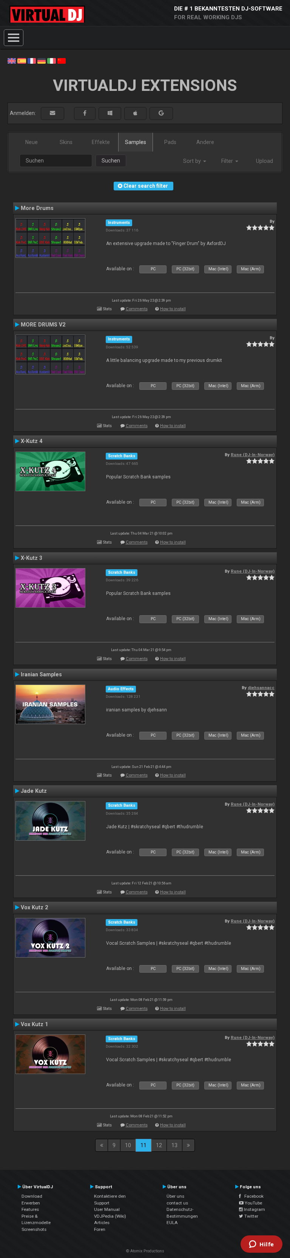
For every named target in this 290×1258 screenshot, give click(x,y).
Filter (227, 161)
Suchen (111, 161)
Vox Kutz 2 (34, 907)
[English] (12, 60)
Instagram (254, 1209)
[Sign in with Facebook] (85, 113)
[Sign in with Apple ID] (135, 113)
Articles (102, 1222)
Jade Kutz (34, 791)
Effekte (101, 142)
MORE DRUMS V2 (43, 325)
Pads (170, 142)
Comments (137, 308)
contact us (177, 1203)
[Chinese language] (61, 60)
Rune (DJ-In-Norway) (253, 454)
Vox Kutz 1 (34, 1024)
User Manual (107, 1209)
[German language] (41, 60)
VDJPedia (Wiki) (110, 1216)
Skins (66, 142)
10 (128, 1145)
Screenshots (34, 1229)
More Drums (37, 208)
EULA (172, 1222)
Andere (205, 142)
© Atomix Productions (145, 1251)
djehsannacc (261, 687)
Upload (264, 161)
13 (174, 1145)
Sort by (192, 161)
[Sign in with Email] (52, 113)
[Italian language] (51, 60)
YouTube (253, 1203)
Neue (31, 142)
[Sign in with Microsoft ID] (110, 113)
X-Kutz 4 (31, 441)
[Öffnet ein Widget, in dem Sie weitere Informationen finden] (261, 1244)
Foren (99, 1229)
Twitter (250, 1216)
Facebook (252, 1196)
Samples (135, 142)
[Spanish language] (21, 60)
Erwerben (31, 1203)
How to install (173, 308)
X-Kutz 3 (31, 558)
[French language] (32, 60)
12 (159, 1145)
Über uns (175, 1196)
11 (143, 1145)
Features (30, 1209)
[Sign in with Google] (161, 113)
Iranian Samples (41, 674)
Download (32, 1196)
